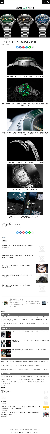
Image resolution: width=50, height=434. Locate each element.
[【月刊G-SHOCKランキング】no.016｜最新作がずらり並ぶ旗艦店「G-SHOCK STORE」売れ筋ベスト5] (6, 353)
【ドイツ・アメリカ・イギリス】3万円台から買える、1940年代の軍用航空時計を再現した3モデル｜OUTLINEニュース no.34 (23, 366)
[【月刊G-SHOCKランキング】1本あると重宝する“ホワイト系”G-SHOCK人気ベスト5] (6, 334)
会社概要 (11, 429)
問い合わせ (30, 429)
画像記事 (4, 237)
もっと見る (3, 325)
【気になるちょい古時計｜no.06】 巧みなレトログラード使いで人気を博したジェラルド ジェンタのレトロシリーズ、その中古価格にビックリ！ (25, 320)
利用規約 (16, 429)
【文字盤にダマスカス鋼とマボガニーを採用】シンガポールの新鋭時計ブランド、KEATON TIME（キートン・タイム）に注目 (24, 382)
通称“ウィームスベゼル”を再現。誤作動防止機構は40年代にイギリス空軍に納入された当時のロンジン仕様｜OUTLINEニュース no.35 (25, 362)
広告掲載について (37, 429)
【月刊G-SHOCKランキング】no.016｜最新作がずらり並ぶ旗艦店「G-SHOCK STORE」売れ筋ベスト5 (28, 350)
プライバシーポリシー (23, 429)
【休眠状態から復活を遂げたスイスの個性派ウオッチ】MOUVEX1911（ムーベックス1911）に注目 (22, 379)
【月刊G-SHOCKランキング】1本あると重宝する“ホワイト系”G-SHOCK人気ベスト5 (30, 331)
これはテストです (5, 396)
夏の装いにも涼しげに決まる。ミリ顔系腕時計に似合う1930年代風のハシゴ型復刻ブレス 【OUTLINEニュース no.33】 (25, 370)
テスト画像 (3, 401)
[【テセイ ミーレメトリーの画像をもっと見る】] (26, 47)
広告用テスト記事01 (6, 391)
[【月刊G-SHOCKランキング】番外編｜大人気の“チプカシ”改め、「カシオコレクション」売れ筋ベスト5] (6, 343)
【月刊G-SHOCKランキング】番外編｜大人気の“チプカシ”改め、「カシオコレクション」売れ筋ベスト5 (30, 341)
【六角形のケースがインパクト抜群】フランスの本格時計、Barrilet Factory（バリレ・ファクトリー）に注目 (25, 376)
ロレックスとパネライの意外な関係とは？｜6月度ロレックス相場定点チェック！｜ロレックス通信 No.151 (24, 323)
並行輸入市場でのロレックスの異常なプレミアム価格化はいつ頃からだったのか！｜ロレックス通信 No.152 (24, 317)
